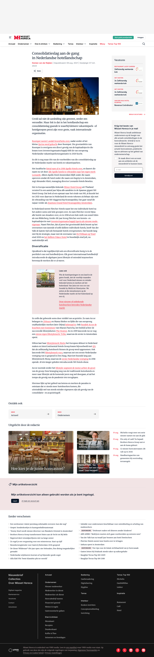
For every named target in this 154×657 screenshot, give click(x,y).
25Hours (47, 321)
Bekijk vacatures (135, 114)
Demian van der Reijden (42, 63)
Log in (15, 501)
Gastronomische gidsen (54, 611)
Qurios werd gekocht (47, 144)
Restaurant (121, 602)
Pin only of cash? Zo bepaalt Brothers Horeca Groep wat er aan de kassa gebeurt (132, 442)
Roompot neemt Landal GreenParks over (51, 141)
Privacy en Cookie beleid (33, 653)
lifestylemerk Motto (56, 343)
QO (94, 346)
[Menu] (10, 37)
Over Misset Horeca (20, 582)
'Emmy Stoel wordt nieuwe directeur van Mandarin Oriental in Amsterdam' (41, 531)
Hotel (119, 610)
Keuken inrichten (88, 605)
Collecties (14, 579)
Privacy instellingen (53, 653)
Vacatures (12, 599)
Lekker (120, 587)
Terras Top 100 (123, 575)
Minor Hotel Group (73, 187)
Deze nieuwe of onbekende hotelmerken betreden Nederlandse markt (75, 304)
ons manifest (71, 647)
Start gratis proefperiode (123, 37)
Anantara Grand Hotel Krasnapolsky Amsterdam (70, 203)
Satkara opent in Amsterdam (92, 544)
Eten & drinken (51, 617)
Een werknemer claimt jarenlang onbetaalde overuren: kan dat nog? (38, 524)
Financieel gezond (52, 603)
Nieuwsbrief (15, 575)
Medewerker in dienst (54, 590)
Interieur (84, 601)
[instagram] (137, 650)
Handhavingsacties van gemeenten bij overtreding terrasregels (131, 458)
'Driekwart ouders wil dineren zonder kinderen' (112, 531)
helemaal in (70, 324)
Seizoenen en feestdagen (55, 637)
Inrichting (85, 613)
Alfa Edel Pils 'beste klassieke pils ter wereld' (28, 558)
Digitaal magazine (15, 590)
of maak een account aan (30, 501)
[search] (144, 43)
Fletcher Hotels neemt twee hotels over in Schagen (102, 541)
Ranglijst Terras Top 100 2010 (93, 558)
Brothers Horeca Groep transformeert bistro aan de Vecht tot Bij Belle (39, 534)
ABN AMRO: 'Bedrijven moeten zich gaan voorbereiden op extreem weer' (111, 534)
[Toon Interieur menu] (85, 43)
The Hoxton (61, 331)
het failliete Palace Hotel (55, 237)
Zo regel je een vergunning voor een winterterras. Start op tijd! (36, 541)
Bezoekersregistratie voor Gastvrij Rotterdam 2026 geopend (35, 545)
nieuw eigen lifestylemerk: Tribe (51, 334)
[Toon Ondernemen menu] (30, 43)
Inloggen (140, 37)
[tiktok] (143, 650)
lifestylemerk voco (54, 352)
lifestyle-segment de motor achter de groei (75, 368)
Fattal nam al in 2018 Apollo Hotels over (64, 168)
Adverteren (12, 607)
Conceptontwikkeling (90, 609)
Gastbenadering (87, 579)
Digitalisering (86, 583)
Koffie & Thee (50, 633)
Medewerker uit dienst (54, 595)
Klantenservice (13, 594)
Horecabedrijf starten (54, 599)
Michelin (120, 579)
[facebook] (118, 650)
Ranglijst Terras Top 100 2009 (93, 555)
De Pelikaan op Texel (85, 234)
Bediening (85, 575)
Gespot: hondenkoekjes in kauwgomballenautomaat (31, 527)
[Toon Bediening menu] (63, 43)
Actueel (48, 575)
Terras (83, 593)
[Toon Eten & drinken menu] (49, 43)
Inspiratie (121, 593)
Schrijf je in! (129, 175)
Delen (39, 71)
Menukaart (49, 621)
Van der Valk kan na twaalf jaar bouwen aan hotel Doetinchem (106, 537)
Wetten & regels (51, 607)
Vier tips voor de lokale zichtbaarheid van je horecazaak (115, 548)
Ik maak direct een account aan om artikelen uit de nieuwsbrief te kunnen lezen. (130, 161)
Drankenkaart (51, 629)
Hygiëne (84, 587)
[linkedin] (131, 650)
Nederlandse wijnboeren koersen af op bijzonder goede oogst (35, 555)
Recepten (49, 625)
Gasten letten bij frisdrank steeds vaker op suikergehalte (104, 551)
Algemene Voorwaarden (87, 650)
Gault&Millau (122, 583)
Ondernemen (50, 582)
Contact (11, 603)
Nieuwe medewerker (53, 586)
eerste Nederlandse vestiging (75, 359)
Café (119, 606)
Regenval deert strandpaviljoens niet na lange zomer (32, 538)
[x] (125, 650)
